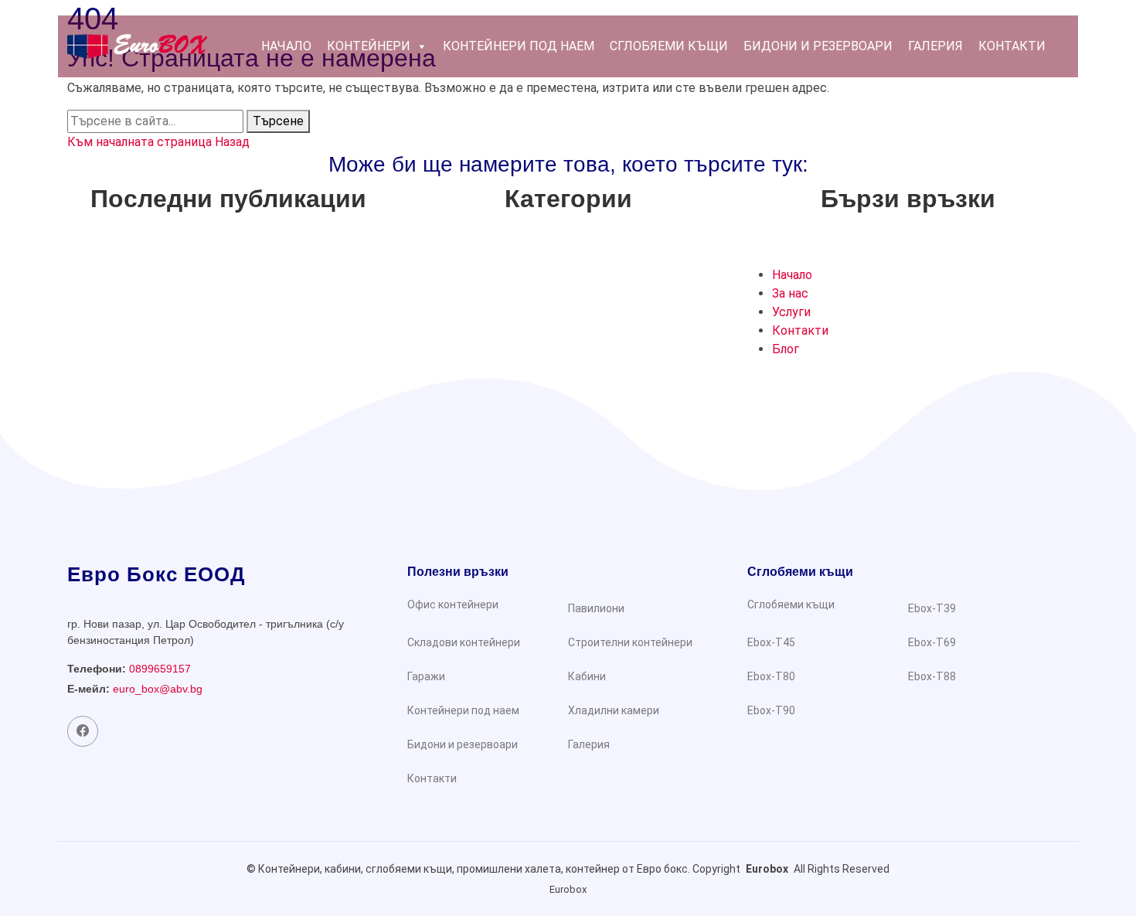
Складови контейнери (463, 642)
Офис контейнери (452, 604)
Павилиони (596, 608)
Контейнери (368, 46)
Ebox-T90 (771, 710)
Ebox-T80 (771, 676)
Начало (286, 46)
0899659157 (160, 668)
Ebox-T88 (932, 676)
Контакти (1012, 46)
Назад (232, 142)
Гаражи (426, 676)
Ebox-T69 (932, 642)
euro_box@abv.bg (157, 689)
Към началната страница (141, 142)
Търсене (278, 121)
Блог (785, 349)
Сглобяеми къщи (669, 46)
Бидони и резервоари (818, 46)
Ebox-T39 (932, 608)
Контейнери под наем (518, 46)
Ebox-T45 (771, 642)
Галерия (935, 46)
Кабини (587, 676)
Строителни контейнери (630, 642)
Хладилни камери (613, 710)
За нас (790, 293)
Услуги (791, 312)
